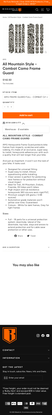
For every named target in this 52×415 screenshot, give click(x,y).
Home (5, 17)
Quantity (8, 102)
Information (11, 358)
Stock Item (10, 92)
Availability (13, 123)
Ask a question (11, 247)
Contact (9, 350)
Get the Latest (13, 367)
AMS (4, 59)
